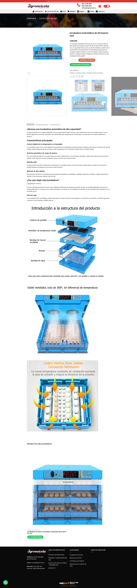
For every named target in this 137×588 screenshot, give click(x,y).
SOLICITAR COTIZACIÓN (81, 64)
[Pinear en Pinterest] (79, 76)
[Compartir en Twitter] (74, 76)
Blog (64, 11)
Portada (31, 18)
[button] (81, 65)
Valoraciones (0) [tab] (55, 124)
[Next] (32, 72)
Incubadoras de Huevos (80, 73)
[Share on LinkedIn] (82, 76)
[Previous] (27, 117)
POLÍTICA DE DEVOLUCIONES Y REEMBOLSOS (57, 564)
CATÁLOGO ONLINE (52, 11)
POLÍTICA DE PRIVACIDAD (56, 555)
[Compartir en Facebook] (71, 76)
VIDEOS (92, 11)
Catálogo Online (48, 18)
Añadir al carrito (87, 60)
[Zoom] (29, 73)
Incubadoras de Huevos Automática (95, 73)
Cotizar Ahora (36, 537)
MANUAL (81, 11)
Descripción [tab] (30, 124)
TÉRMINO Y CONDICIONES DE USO (57, 559)
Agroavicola (39, 11)
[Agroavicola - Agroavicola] (38, 6)
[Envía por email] (77, 76)
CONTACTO (101, 11)
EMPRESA (72, 11)
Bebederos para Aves (76, 558)
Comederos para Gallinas (77, 561)
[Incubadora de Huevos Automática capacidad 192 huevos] (68, 488)
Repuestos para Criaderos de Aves (78, 565)
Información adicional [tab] (42, 124)
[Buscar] (99, 6)
